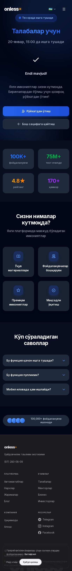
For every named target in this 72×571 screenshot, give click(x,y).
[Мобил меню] (64, 9)
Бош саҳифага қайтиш (38, 124)
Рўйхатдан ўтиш (39, 111)
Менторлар (45, 488)
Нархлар (9, 488)
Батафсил (30, 554)
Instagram (48, 525)
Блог (7, 501)
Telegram (48, 519)
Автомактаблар (13, 481)
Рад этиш (11, 562)
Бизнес (42, 494)
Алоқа (8, 526)
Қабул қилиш (30, 562)
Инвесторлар (46, 501)
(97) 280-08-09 (13, 461)
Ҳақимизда (11, 520)
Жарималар (11, 494)
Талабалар (44, 481)
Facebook (49, 532)
